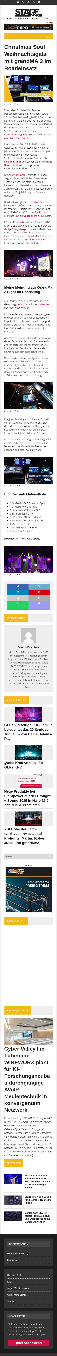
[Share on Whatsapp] (17, 604)
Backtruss (41, 212)
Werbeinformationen (16, 1295)
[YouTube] (18, 2)
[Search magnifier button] (49, 856)
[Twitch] (33, 2)
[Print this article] (39, 598)
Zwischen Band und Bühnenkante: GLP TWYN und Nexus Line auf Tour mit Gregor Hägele (37, 1181)
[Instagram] (28, 2)
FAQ (9, 1281)
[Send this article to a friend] (17, 598)
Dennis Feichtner (28, 647)
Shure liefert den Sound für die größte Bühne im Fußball (38, 1200)
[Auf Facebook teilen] (17, 587)
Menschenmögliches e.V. (18, 134)
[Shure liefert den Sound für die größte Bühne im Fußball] (13, 1203)
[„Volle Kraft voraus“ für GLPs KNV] (28, 757)
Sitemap (11, 1301)
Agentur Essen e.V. (15, 138)
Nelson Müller (12, 161)
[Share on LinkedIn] (17, 592)
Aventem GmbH (17, 174)
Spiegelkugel (19, 229)
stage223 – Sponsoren (18, 1288)
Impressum (12, 1260)
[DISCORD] (23, 2)
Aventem (39, 202)
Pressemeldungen (17, 1010)
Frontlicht (19, 222)
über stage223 (14, 1275)
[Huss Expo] (28, 27)
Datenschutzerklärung (17, 1253)
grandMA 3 (20, 304)
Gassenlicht (30, 215)
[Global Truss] (28, 889)
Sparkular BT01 (37, 236)
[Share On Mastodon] (39, 604)
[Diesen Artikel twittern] (39, 587)
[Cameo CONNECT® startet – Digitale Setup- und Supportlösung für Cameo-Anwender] (13, 1219)
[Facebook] (39, 2)
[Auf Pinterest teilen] (39, 592)
